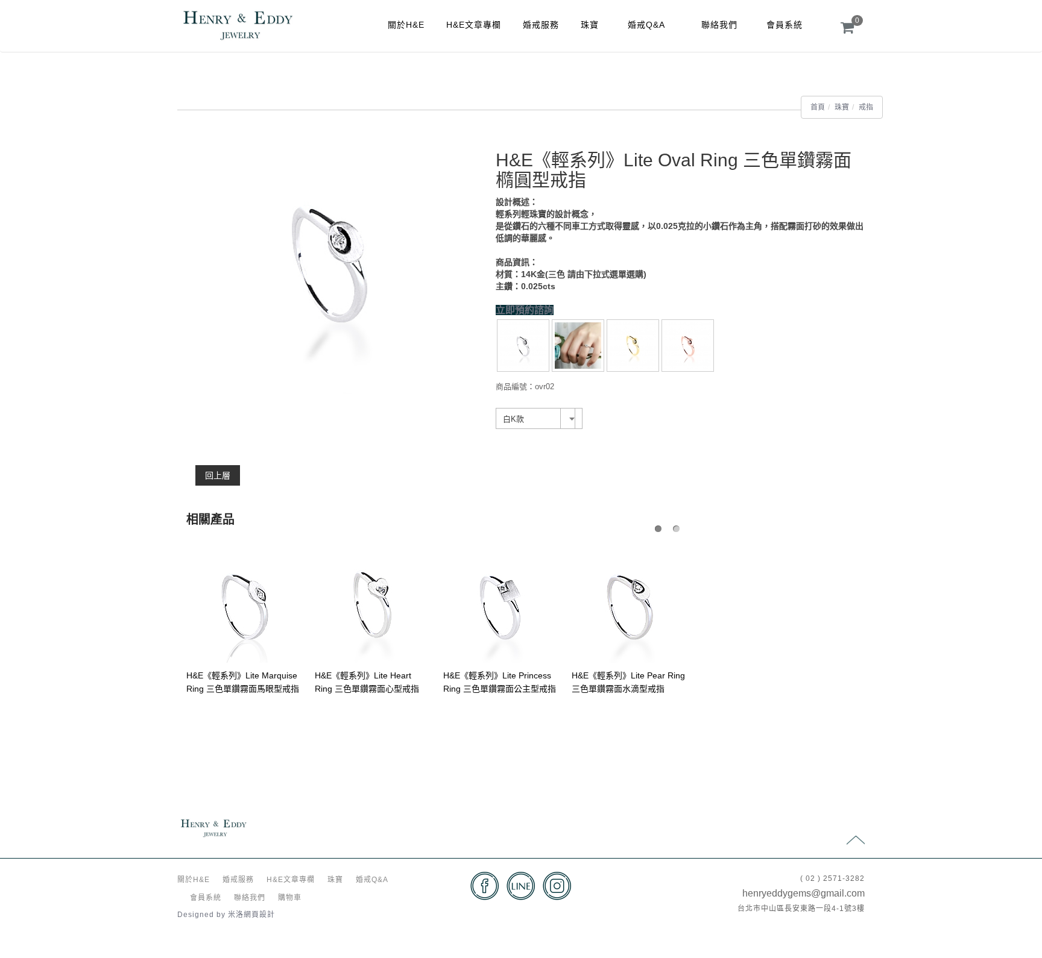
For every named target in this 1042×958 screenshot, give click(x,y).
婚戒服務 (541, 25)
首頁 (817, 107)
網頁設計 (259, 914)
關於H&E (406, 25)
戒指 (866, 107)
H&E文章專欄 (473, 25)
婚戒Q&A (646, 25)
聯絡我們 (719, 25)
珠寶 (590, 25)
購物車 (290, 898)
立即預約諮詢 (525, 310)
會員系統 (784, 25)
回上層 (217, 475)
